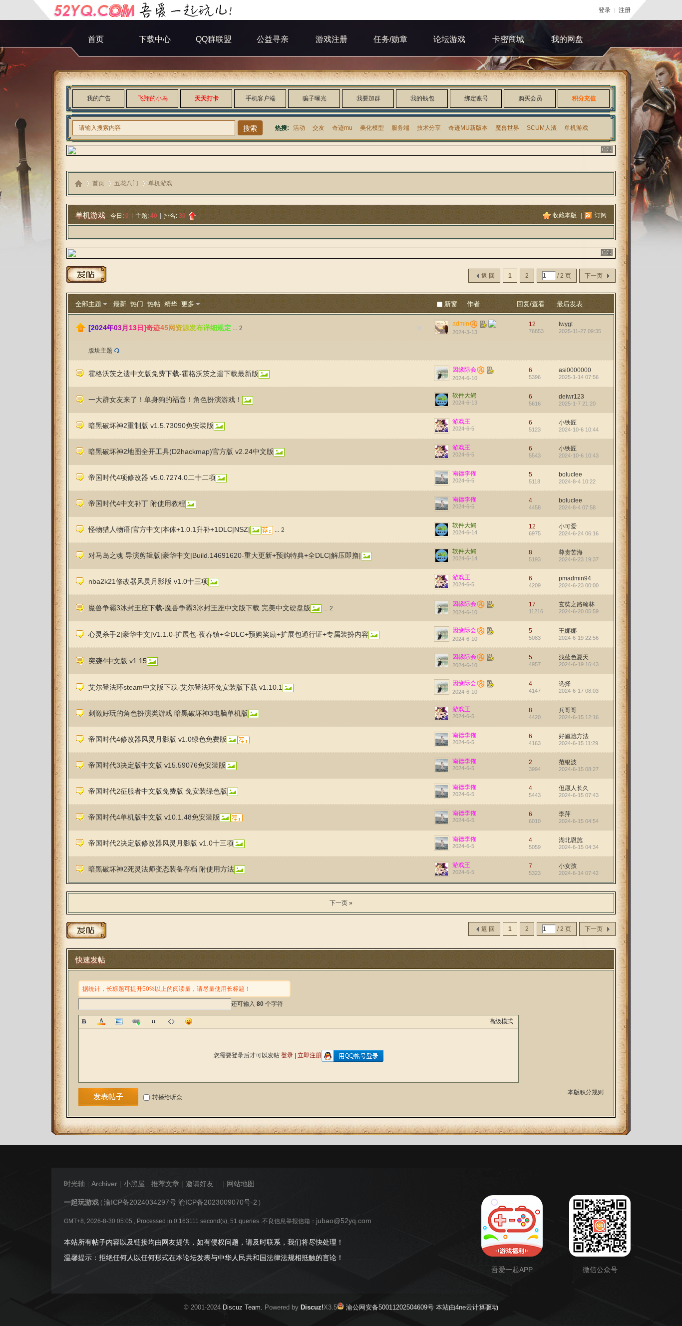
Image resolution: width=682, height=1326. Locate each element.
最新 (119, 304)
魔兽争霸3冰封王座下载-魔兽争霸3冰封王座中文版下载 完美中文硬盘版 (199, 608)
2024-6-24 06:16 (579, 533)
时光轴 (74, 1184)
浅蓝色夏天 (574, 657)
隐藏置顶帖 (419, 328)
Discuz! (312, 1307)
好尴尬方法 (574, 736)
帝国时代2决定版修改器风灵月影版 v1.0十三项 (161, 843)
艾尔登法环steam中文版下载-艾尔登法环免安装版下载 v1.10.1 (185, 687)
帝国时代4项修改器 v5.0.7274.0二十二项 (152, 477)
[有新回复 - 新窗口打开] (80, 375)
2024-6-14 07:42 (579, 873)
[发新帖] (86, 275)
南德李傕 (464, 473)
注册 (625, 9)
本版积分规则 (586, 1092)
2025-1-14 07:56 (579, 377)
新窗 (450, 304)
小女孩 (568, 866)
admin (460, 323)
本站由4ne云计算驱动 (466, 1307)
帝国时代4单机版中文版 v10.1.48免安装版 (154, 817)
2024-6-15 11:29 (578, 743)
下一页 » (341, 902)
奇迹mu (342, 127)
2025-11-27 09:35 (580, 331)
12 (532, 324)
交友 (319, 127)
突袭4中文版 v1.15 (117, 661)
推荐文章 (165, 1184)
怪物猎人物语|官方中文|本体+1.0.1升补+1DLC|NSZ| (169, 529)
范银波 (568, 762)
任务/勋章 (390, 39)
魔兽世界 (507, 127)
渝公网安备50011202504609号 (389, 1307)
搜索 (250, 128)
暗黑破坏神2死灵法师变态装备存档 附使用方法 (161, 869)
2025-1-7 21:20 (577, 404)
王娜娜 (568, 630)
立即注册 (310, 1055)
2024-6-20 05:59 (579, 611)
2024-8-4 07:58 (577, 507)
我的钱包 (422, 98)
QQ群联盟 (214, 39)
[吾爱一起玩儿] (145, 10)
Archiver (104, 1184)
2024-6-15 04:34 (579, 847)
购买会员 (530, 98)
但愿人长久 (574, 788)
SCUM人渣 (542, 127)
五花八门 (126, 183)
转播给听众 (167, 1097)
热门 (136, 304)
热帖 (153, 304)
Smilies (189, 1021)
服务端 (400, 127)
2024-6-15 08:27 (579, 769)
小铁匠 (568, 422)
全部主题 (88, 304)
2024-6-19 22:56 (579, 638)
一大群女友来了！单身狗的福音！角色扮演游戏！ (165, 400)
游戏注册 (331, 39)
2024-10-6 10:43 (579, 455)
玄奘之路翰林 (577, 604)
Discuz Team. (243, 1307)
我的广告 (99, 98)
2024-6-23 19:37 (579, 559)
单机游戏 (576, 127)
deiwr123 (571, 396)
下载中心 (155, 39)
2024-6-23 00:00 (579, 585)
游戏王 (461, 421)
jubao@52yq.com (343, 1221)
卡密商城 (508, 39)
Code (171, 1021)
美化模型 (372, 127)
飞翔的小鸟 (153, 98)
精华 (170, 304)
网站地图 (241, 1184)
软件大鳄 (464, 395)
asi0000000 (575, 370)
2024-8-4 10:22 (577, 481)
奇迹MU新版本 (468, 127)
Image (119, 1021)
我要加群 (368, 98)
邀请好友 (200, 1184)
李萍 (565, 814)
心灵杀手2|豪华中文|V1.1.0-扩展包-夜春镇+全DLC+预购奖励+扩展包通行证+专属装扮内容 (228, 634)
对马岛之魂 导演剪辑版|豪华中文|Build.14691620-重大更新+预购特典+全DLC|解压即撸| (224, 555)
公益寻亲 (273, 39)
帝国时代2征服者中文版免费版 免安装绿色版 (157, 791)
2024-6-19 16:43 (579, 664)
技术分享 (429, 127)
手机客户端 (261, 98)
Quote (154, 1021)
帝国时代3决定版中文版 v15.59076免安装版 (157, 765)
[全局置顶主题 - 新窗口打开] (80, 330)
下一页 (594, 275)
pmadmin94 (575, 578)
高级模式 (501, 1021)
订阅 (601, 215)
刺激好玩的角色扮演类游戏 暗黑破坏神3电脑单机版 (168, 713)
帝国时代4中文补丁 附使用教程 (136, 503)
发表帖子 (108, 1096)
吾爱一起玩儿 (78, 183)
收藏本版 (565, 215)
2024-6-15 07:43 (579, 795)
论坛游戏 (449, 39)
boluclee (570, 474)
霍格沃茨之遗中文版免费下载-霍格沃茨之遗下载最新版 (173, 374)
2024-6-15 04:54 (579, 821)
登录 (605, 9)
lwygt (566, 324)
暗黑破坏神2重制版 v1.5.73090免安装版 (151, 426)
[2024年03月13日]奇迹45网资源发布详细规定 (159, 328)
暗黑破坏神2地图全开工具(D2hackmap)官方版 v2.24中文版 (181, 451)
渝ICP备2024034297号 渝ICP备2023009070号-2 (180, 1202)
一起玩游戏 (81, 1202)
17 (532, 604)
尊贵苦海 (571, 552)
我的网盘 (567, 39)
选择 (565, 683)
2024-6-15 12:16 (579, 717)
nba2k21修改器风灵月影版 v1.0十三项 (148, 581)
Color (101, 1021)
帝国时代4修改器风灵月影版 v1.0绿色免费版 (157, 739)
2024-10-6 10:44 (579, 430)
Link (136, 1021)
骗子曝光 (315, 98)
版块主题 (100, 350)
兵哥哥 (568, 710)
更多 (187, 304)
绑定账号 (476, 98)
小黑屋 (134, 1184)
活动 (299, 127)
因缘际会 (464, 369)
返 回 (488, 275)
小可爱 (568, 526)
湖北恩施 (571, 840)
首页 (96, 39)
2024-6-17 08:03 (579, 691)
